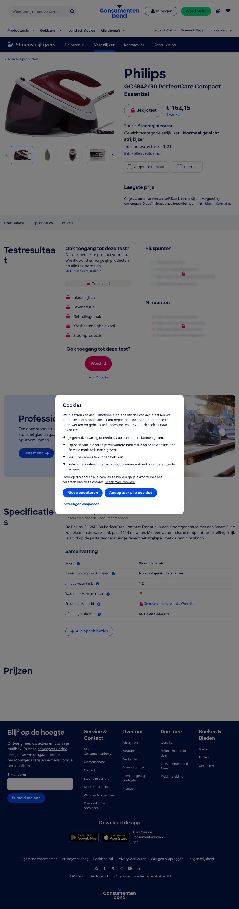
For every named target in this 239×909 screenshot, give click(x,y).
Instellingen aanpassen (81, 504)
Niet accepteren (82, 492)
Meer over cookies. (120, 482)
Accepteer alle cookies (130, 492)
